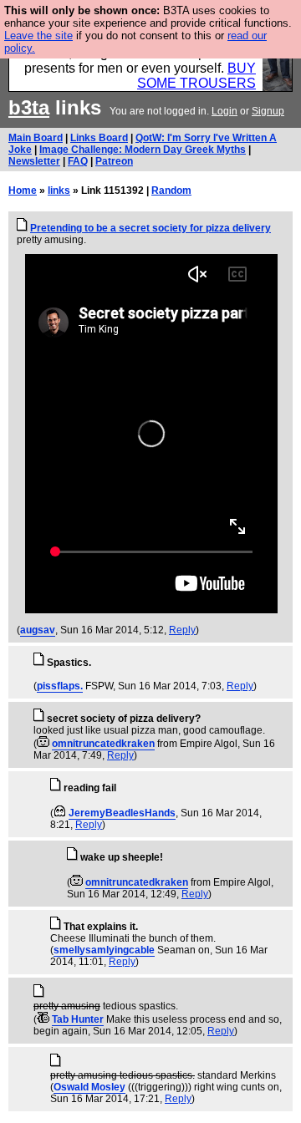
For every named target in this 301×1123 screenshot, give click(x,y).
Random (171, 190)
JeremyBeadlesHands (122, 813)
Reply (182, 630)
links (59, 190)
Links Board (99, 138)
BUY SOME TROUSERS (196, 75)
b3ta (28, 107)
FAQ (78, 161)
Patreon (114, 161)
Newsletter (34, 161)
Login (224, 111)
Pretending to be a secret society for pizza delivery (150, 228)
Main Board (35, 138)
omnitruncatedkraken (103, 744)
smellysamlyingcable (104, 950)
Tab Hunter (78, 1019)
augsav (37, 630)
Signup (268, 111)
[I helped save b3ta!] (43, 744)
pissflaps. (60, 686)
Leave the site (38, 35)
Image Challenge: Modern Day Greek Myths (142, 149)
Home (22, 190)
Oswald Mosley (89, 1087)
